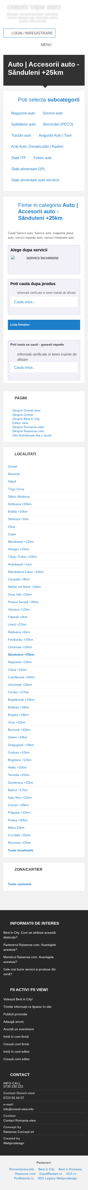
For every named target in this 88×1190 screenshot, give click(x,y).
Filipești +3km (18, 617)
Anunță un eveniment (18, 1029)
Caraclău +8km (19, 579)
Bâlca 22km (16, 827)
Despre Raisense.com (28, 431)
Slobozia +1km (18, 519)
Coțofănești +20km (21, 677)
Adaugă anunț (13, 1021)
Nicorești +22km (19, 842)
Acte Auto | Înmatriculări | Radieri (37, 146)
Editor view (20, 423)
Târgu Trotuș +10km (22, 556)
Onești (12, 466)
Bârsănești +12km (21, 541)
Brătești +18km (18, 707)
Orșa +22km (16, 722)
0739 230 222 (13, 1086)
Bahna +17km (18, 790)
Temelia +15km (19, 775)
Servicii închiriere (42, 258)
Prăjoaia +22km (19, 812)
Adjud (12, 481)
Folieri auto (43, 158)
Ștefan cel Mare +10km (24, 587)
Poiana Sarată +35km (23, 602)
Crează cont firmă (16, 1044)
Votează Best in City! (18, 999)
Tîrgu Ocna (16, 489)
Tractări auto (21, 135)
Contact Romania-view (19, 1120)
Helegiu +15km (18, 549)
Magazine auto (23, 113)
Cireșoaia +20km (20, 647)
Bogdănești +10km (21, 699)
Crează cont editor (16, 1059)
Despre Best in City (26, 419)
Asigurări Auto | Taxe (55, 135)
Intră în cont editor (16, 1051)
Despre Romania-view (28, 427)
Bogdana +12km (19, 760)
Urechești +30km (20, 684)
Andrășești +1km (20, 564)
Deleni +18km (18, 737)
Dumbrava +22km (20, 782)
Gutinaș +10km (19, 752)
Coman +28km (18, 805)
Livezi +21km (17, 624)
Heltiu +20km (17, 767)
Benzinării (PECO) (58, 124)
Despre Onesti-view (26, 410)
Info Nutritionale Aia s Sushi (31, 435)
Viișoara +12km (19, 609)
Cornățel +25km (19, 835)
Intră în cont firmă (16, 1036)
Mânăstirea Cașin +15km (26, 572)
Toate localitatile (20, 850)
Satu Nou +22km (20, 797)
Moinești (14, 474)
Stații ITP (18, 158)
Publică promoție (15, 1014)
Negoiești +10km (20, 662)
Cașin (12, 534)
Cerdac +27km (18, 692)
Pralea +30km (18, 820)
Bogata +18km (18, 715)
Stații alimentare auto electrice (35, 180)
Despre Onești (22, 415)
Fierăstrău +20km (20, 639)
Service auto (53, 113)
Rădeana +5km (19, 632)
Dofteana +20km (20, 504)
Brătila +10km (18, 511)
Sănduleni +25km (21, 654)
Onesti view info (34, 7)
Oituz (11, 526)
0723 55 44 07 (13, 1098)
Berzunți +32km (19, 730)
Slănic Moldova (19, 496)
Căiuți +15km (17, 669)
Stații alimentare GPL (28, 169)
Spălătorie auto (23, 124)
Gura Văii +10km (20, 594)
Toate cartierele (20, 884)
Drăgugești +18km (21, 745)
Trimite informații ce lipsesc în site (27, 1006)
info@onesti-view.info (18, 1109)
